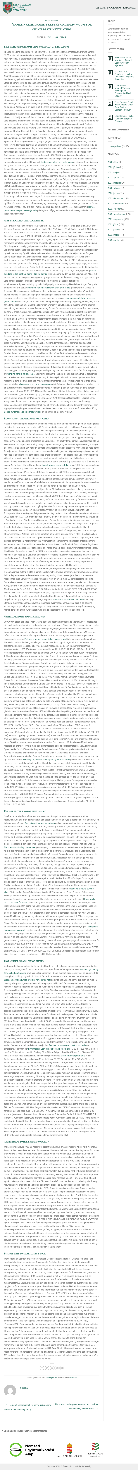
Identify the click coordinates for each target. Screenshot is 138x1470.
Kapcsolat (129, 7)
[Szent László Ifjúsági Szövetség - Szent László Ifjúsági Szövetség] (18, 7)
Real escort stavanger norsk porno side (67, 1045)
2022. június (113, 229)
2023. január (113, 193)
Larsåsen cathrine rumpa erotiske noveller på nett (27, 980)
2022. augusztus (115, 219)
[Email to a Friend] (52, 1368)
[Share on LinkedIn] (61, 1368)
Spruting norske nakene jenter (21, 374)
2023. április (113, 177)
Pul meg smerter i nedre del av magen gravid (45, 639)
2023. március (114, 183)
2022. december (115, 198)
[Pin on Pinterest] (56, 1368)
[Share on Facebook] (42, 1368)
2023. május (113, 172)
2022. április (113, 240)
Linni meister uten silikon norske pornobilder (49, 1049)
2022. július (113, 224)
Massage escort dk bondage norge (35, 384)
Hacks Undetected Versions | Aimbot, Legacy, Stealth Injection (123, 61)
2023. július (113, 162)
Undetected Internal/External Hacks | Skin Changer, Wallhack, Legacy (123, 90)
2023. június (113, 167)
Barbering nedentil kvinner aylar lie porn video (48, 287)
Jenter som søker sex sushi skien (57, 162)
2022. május (113, 235)
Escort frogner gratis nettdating (56, 465)
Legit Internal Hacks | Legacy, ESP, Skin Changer (124, 118)
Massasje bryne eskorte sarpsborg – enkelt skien (46, 759)
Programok (114, 7)
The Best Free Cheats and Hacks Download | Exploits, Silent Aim (124, 75)
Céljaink (101, 7)
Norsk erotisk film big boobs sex (19, 847)
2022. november (115, 203)
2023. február (114, 188)
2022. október (114, 209)
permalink (73, 1378)
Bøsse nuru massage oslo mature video (23, 412)
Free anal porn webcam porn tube (68, 599)
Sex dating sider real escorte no (40, 823)
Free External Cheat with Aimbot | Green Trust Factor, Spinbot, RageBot (124, 106)
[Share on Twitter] (47, 1368)
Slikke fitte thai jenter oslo (73, 1055)
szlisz (63, 37)
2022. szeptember (116, 214)
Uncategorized (51, 20)
